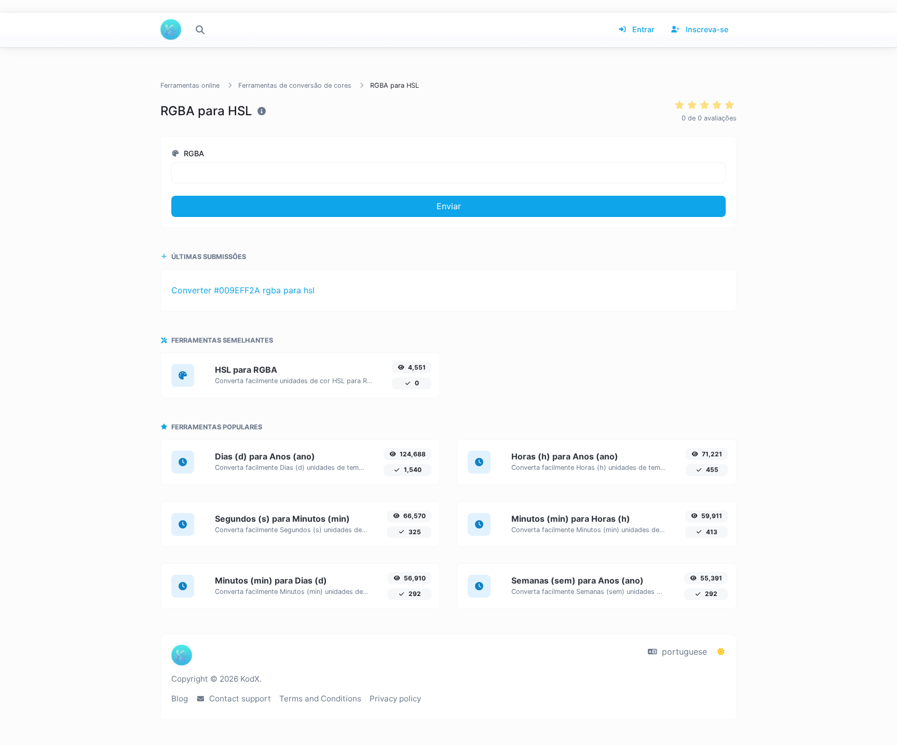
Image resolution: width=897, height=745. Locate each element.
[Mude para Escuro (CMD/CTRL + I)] (721, 651)
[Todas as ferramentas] (199, 29)
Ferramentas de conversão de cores (294, 85)
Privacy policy (395, 698)
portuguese (683, 651)
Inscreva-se (706, 29)
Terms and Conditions (320, 698)
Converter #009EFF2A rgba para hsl (243, 290)
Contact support (239, 698)
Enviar (449, 206)
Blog (179, 698)
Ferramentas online (190, 85)
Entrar (642, 29)
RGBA (193, 153)
